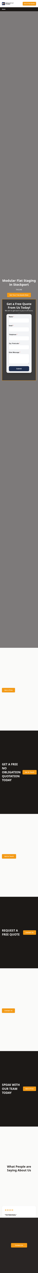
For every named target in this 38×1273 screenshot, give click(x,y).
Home (3, 9)
